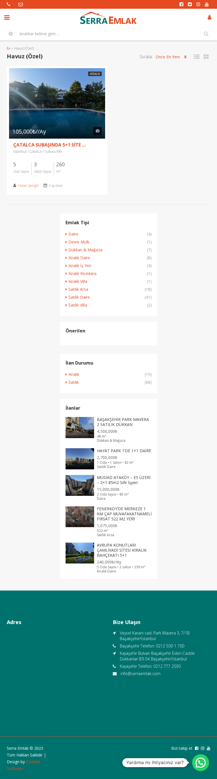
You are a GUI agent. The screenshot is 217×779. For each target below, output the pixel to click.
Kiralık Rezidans (82, 273)
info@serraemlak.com (140, 673)
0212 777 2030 (167, 666)
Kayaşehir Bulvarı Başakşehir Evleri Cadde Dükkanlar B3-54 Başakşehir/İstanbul (157, 656)
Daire (73, 234)
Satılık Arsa (78, 289)
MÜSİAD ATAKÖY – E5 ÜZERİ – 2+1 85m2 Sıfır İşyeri (124, 480)
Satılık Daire (79, 297)
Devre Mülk (78, 242)
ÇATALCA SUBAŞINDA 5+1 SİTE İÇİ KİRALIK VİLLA (50, 145)
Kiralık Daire (79, 257)
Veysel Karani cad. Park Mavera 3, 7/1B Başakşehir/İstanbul (155, 635)
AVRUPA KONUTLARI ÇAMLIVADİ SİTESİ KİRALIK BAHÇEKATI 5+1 (122, 550)
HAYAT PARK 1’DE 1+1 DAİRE (124, 450)
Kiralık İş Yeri (79, 265)
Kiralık (95, 74)
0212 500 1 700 (170, 646)
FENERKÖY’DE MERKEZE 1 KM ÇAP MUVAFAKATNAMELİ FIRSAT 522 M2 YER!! (124, 513)
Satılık (73, 382)
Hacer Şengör (28, 185)
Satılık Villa (77, 305)
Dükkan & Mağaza (85, 249)
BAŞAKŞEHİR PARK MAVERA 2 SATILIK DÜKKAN (123, 422)
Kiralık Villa (77, 281)
